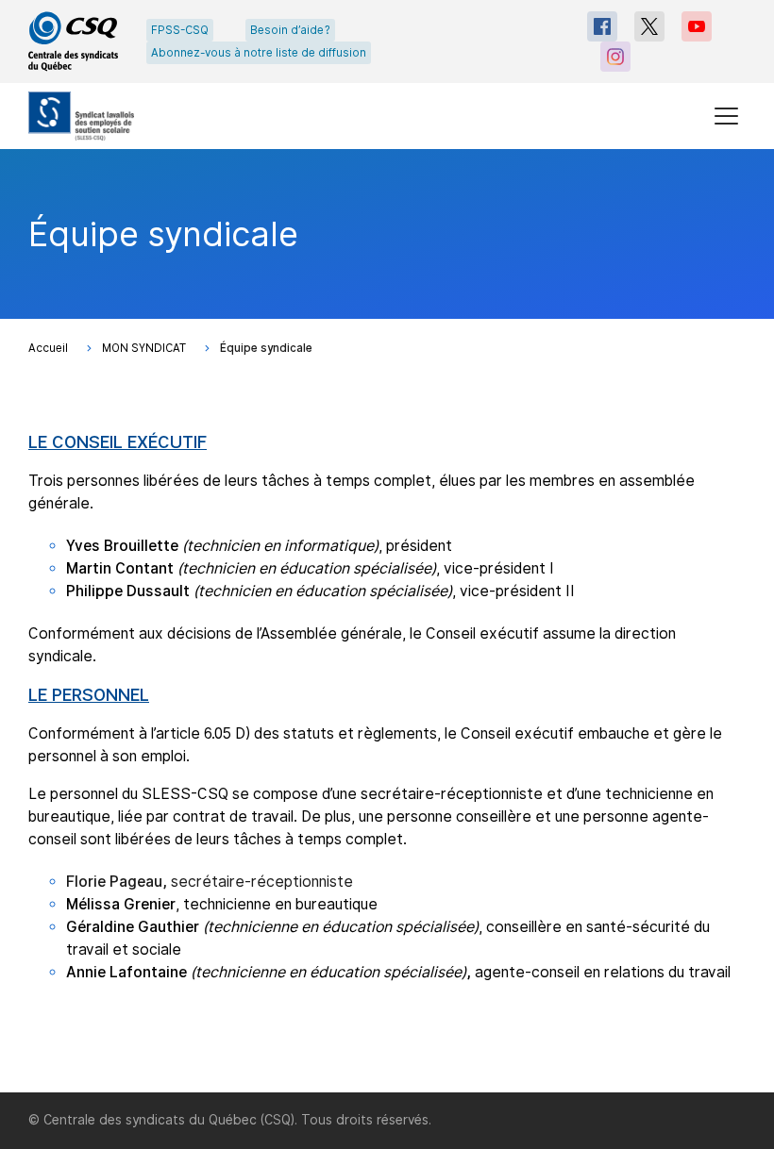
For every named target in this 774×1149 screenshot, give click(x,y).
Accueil (48, 348)
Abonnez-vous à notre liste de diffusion (258, 52)
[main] (387, 620)
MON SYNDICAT (144, 348)
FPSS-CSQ (180, 30)
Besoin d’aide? (290, 30)
